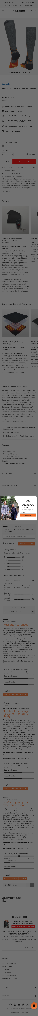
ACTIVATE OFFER (28, 515)
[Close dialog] (36, 496)
